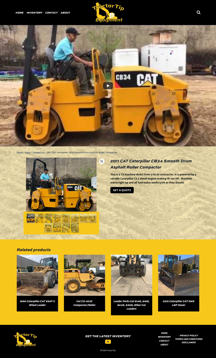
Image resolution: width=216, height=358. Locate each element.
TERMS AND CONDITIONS (188, 338)
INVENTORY (164, 336)
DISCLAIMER (189, 342)
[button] (101, 161)
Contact (51, 12)
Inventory (34, 12)
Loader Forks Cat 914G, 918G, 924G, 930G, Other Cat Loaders (131, 304)
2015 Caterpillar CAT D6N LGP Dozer (178, 303)
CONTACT (164, 340)
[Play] (108, 85)
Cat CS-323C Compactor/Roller (84, 303)
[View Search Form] (198, 12)
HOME (164, 332)
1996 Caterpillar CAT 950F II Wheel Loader (37, 303)
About (65, 12)
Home (20, 12)
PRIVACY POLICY (189, 335)
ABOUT (164, 344)
